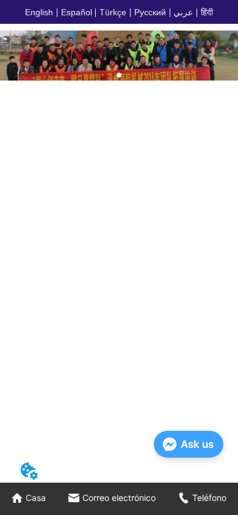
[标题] (119, 56)
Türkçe (112, 12)
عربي (183, 12)
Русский (150, 12)
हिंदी (207, 12)
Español (76, 12)
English (39, 12)
